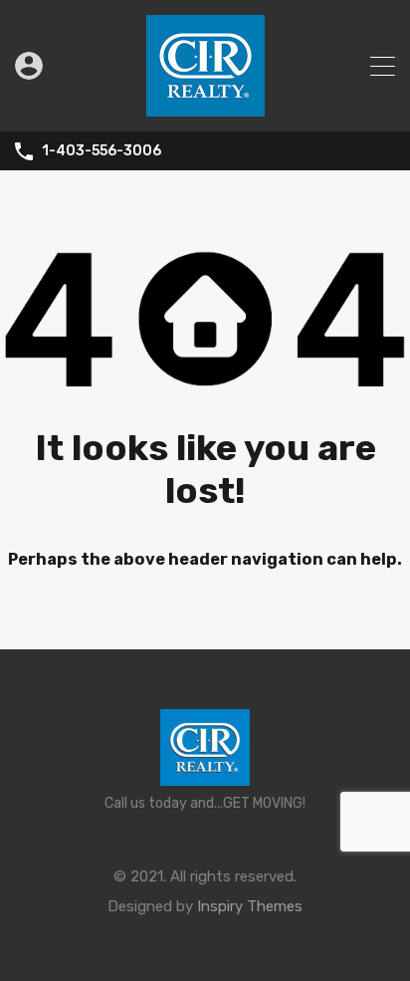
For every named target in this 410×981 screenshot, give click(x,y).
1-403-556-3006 (101, 151)
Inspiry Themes (250, 906)
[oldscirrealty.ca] (205, 108)
